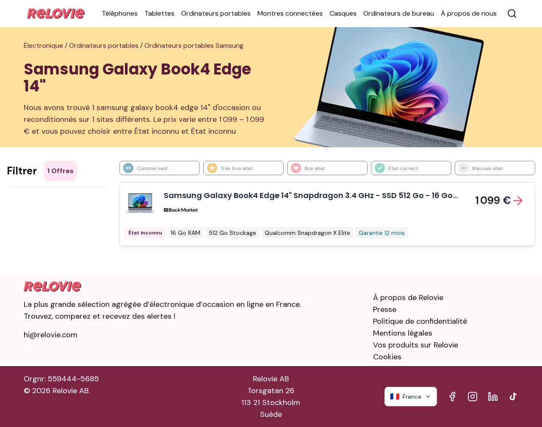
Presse (384, 309)
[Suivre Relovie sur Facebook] (452, 396)
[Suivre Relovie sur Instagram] (472, 396)
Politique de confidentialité (420, 321)
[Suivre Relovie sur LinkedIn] (493, 396)
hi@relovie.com (50, 335)
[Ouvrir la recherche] (511, 13)
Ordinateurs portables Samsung (193, 45)
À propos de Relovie (408, 297)
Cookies (387, 357)
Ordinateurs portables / (106, 45)
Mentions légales (402, 333)
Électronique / (46, 45)
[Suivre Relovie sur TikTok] (513, 396)
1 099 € (493, 200)
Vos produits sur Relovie (415, 345)
